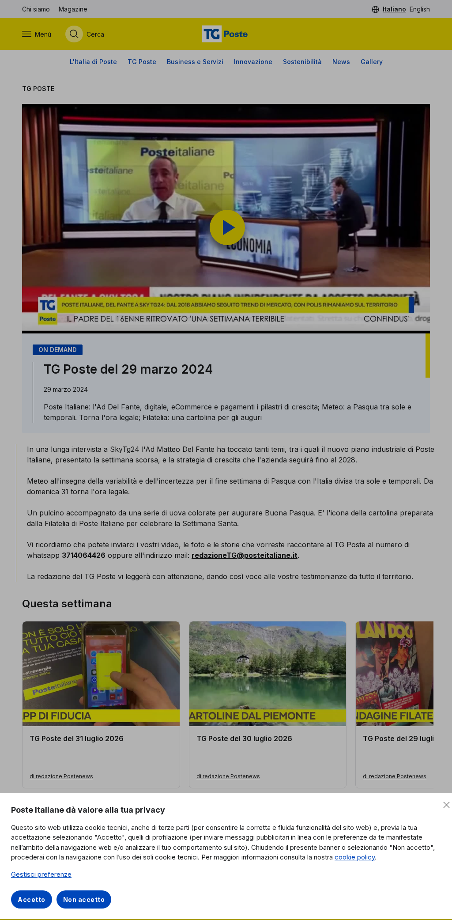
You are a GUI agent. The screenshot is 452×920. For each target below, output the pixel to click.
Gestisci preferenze (41, 874)
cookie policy (355, 857)
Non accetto (84, 899)
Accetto (31, 899)
